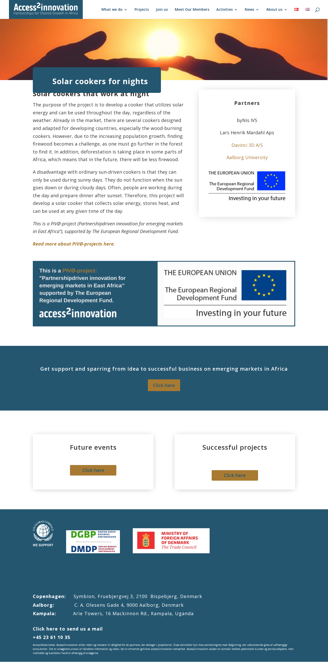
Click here (164, 385)
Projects (142, 10)
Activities (224, 10)
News (249, 10)
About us (274, 10)
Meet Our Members (192, 10)
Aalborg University (247, 157)
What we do (111, 10)
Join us (162, 10)
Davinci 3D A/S (247, 145)
